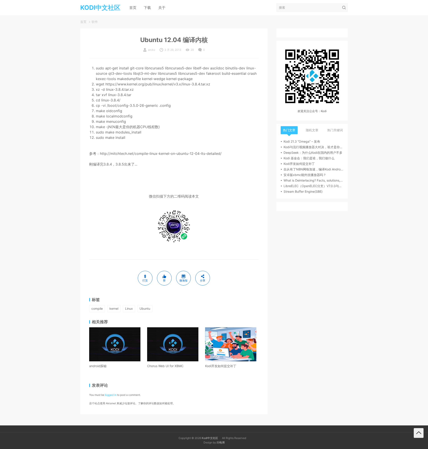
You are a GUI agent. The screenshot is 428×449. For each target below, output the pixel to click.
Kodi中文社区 (210, 438)
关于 (161, 7)
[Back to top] (419, 433)
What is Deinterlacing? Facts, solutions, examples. (313, 180)
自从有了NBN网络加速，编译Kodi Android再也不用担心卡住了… (313, 169)
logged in (110, 394)
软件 (95, 22)
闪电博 (221, 442)
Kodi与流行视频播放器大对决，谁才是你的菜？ (313, 147)
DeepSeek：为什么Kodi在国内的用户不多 (313, 152)
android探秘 (98, 366)
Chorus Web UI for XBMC (165, 366)
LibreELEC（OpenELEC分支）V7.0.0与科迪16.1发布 (313, 186)
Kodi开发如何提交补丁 (220, 366)
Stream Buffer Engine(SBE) (303, 191)
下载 (147, 7)
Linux (129, 308)
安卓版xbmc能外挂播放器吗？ (305, 175)
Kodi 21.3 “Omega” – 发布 (302, 141)
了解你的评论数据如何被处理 (155, 403)
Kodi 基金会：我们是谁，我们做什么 (309, 158)
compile (97, 308)
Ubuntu (145, 308)
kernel (113, 308)
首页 (132, 7)
